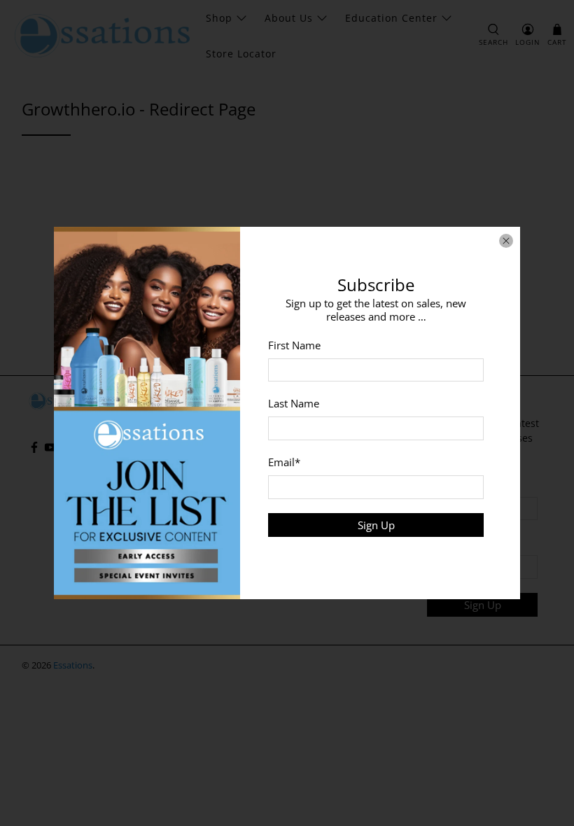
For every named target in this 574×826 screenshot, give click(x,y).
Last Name (293, 403)
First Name (294, 345)
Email (284, 462)
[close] (506, 241)
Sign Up (376, 525)
